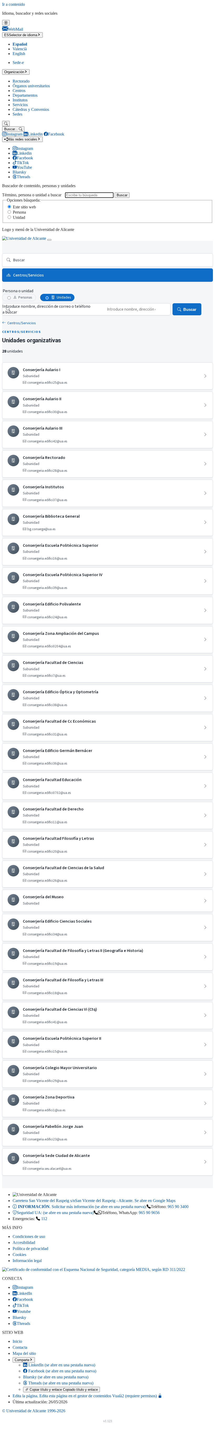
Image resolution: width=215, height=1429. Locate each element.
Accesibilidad (24, 1242)
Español (20, 44)
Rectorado (21, 81)
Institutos (20, 100)
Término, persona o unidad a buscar (31, 195)
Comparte (22, 1360)
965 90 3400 (178, 1206)
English (19, 53)
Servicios (20, 104)
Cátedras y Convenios (31, 109)
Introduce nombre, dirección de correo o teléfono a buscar (46, 309)
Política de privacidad (30, 1248)
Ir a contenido (13, 4)
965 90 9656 (149, 1212)
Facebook (61, 1371)
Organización (14, 72)
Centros (19, 90)
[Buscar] (6, 123)
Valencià (20, 49)
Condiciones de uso (29, 1236)
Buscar (122, 195)
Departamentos (25, 95)
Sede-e (18, 62)
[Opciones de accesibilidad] (6, 22)
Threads (60, 1383)
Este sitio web (24, 207)
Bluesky (55, 1377)
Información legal (27, 1260)
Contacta (20, 1347)
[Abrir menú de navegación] (49, 240)
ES (20, 35)
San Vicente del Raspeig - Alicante (94, 1200)
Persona (19, 212)
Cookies (19, 1254)
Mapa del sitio (24, 1353)
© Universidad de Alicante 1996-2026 (33, 1411)
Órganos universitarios (31, 86)
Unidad (19, 217)
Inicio (17, 1341)
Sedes (17, 114)
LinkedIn (61, 1365)
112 (44, 1218)
